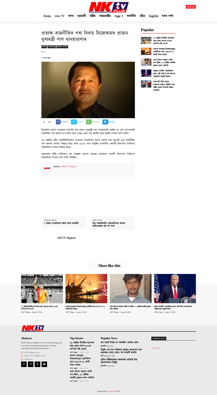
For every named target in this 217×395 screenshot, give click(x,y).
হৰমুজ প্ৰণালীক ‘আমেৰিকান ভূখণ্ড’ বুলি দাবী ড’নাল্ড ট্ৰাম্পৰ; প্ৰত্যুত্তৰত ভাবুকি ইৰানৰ (164, 73)
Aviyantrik (110, 391)
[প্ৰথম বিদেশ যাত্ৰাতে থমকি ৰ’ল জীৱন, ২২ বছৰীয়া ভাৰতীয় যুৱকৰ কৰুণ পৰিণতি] (146, 62)
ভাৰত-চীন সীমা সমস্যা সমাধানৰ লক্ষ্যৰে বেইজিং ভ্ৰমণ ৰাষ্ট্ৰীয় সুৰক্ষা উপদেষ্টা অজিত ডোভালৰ (164, 86)
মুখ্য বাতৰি (103, 346)
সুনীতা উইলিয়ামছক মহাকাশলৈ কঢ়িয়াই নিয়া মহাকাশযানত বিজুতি (119, 361)
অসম (44, 46)
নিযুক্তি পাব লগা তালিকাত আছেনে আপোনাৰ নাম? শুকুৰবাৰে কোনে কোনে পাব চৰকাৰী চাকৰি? (121, 351)
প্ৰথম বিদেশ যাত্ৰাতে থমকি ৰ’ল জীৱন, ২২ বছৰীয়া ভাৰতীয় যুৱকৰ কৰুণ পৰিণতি (164, 62)
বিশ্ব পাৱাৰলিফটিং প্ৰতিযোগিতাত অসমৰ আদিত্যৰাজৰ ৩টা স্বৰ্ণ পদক (109, 225)
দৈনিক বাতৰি (62, 46)
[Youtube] (44, 364)
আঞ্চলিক (51, 46)
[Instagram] (30, 364)
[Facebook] (24, 364)
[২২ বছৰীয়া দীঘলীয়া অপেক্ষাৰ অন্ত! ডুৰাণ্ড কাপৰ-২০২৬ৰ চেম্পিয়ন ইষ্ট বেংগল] (146, 40)
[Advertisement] (46, 6)
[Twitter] (37, 364)
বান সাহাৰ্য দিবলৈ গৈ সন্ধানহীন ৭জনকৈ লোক (119, 342)
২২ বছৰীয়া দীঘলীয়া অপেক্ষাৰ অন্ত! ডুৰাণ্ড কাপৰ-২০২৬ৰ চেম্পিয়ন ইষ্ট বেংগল (163, 41)
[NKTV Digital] (47, 238)
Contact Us (156, 348)
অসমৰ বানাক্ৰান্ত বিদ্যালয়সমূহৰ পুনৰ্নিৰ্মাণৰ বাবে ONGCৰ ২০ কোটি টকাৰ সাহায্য (164, 52)
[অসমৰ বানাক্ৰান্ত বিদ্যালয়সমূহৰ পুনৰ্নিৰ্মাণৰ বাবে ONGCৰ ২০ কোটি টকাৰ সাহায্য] (146, 51)
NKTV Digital (47, 58)
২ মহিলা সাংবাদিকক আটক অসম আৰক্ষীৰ (61, 223)
